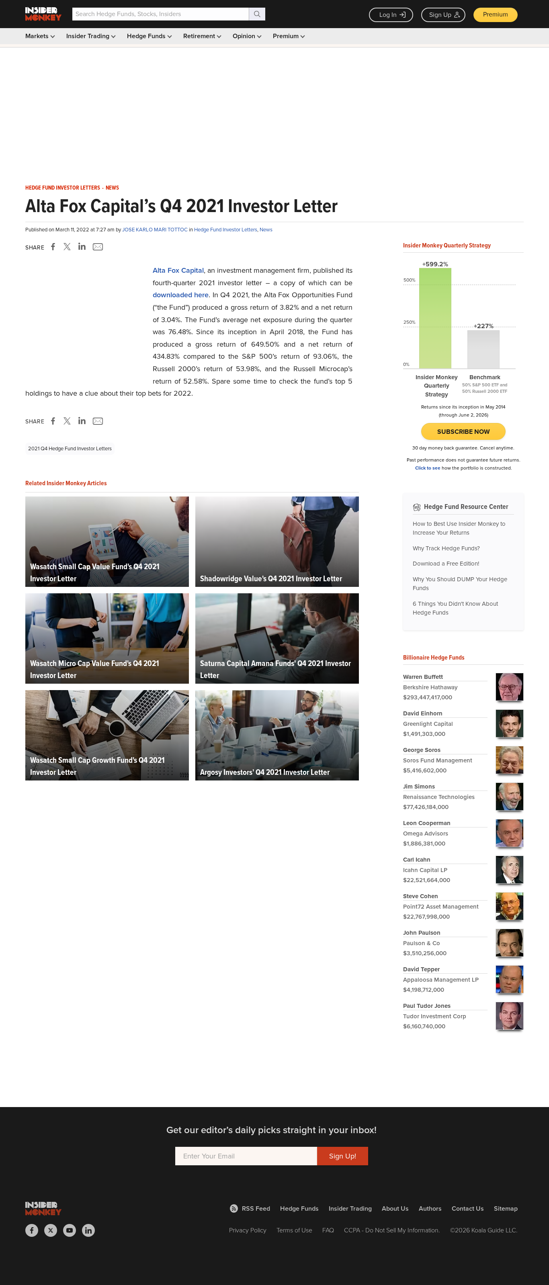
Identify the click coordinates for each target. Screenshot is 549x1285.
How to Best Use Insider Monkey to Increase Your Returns (459, 528)
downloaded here (181, 295)
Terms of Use (294, 1230)
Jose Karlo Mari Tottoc (155, 229)
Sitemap (506, 1208)
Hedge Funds (147, 36)
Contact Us (468, 1208)
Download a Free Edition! (446, 563)
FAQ (328, 1230)
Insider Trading (88, 36)
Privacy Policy (247, 1230)
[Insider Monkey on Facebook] (34, 1230)
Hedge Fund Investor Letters (62, 188)
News (112, 188)
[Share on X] (68, 246)
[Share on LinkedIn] (82, 246)
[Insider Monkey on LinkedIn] (91, 1230)
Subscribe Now (463, 431)
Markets (37, 36)
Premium (495, 14)
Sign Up (440, 14)
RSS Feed (256, 1208)
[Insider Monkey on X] (53, 1230)
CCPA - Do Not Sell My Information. (392, 1230)
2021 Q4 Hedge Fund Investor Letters (70, 448)
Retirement (200, 36)
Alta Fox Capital (178, 270)
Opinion (245, 36)
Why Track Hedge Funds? (446, 548)
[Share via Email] (97, 246)
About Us (395, 1208)
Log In (388, 14)
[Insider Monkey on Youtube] (72, 1230)
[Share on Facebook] (54, 246)
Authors (430, 1208)
